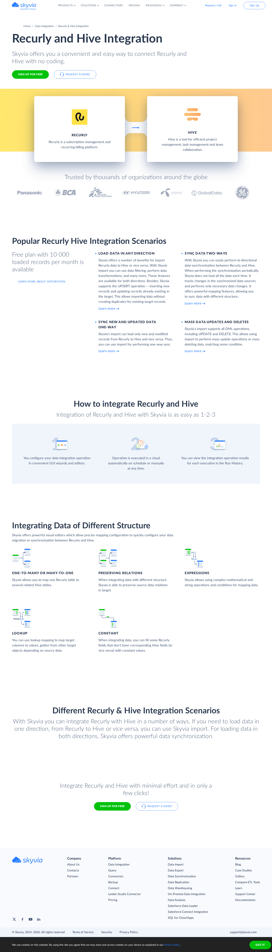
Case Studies (243, 870)
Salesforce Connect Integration (188, 911)
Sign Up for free (30, 74)
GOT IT (260, 945)
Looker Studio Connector (124, 894)
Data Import (176, 864)
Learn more (106, 308)
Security (106, 932)
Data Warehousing (180, 888)
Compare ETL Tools (247, 882)
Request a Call (213, 5)
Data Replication (178, 882)
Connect (113, 888)
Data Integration (44, 26)
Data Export (176, 870)
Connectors (115, 876)
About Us (73, 864)
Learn (238, 888)
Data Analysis (176, 900)
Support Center (245, 894)
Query (112, 870)
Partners (72, 876)
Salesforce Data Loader (183, 905)
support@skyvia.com (243, 932)
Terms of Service (83, 932)
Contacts (73, 870)
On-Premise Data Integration (186, 894)
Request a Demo (78, 74)
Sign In (232, 5)
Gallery (239, 876)
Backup (113, 882)
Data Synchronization (182, 876)
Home (27, 26)
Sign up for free (112, 806)
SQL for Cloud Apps (181, 917)
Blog (238, 864)
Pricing (112, 900)
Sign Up (254, 5)
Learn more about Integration (42, 281)
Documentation (245, 900)
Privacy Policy (129, 932)
